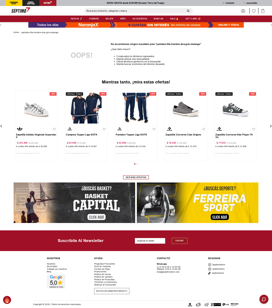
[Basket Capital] (74, 202)
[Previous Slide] (0, 25)
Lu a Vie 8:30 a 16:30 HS (168, 267)
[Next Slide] (271, 25)
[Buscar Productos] (188, 10)
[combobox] (138, 10)
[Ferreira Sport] (197, 202)
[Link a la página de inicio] (16, 32)
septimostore (218, 269)
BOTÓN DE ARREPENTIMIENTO (111, 291)
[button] (19, 122)
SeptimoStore (218, 265)
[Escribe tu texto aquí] (198, 304)
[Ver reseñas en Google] (57, 281)
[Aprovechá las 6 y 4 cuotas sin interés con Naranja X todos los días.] (136, 25)
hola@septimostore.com (168, 272)
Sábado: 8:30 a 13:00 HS (168, 269)
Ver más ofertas (136, 177)
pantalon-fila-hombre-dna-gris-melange (40, 32)
